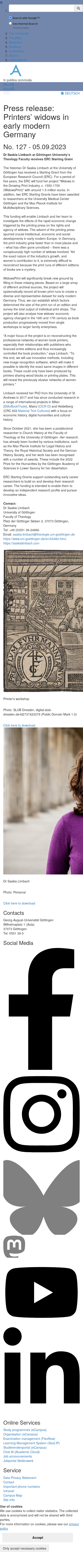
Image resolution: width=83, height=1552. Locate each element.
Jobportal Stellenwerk (18, 1460)
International (17, 60)
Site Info (9, 1499)
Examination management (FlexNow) (29, 1438)
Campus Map (12, 1495)
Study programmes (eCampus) (25, 1429)
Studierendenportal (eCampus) (25, 1447)
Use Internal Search (25, 24)
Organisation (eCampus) (20, 1434)
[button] (8, 84)
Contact (8, 1482)
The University (19, 33)
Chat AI (8, 1452)
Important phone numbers (21, 1486)
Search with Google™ (26, 18)
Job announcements (17, 1456)
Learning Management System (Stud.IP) (31, 1443)
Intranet (8, 1491)
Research (15, 42)
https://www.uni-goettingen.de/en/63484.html (34, 538)
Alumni (13, 55)
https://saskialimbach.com (21, 543)
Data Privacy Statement (19, 1477)
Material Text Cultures (33, 410)
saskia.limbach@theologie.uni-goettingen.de (44, 534)
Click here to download (19, 725)
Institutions (16, 51)
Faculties (15, 38)
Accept (37, 1537)
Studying (15, 46)
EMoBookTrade (15, 406)
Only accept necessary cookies (24, 1548)
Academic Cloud (27, 1452)
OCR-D (44, 406)
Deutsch (72, 93)
